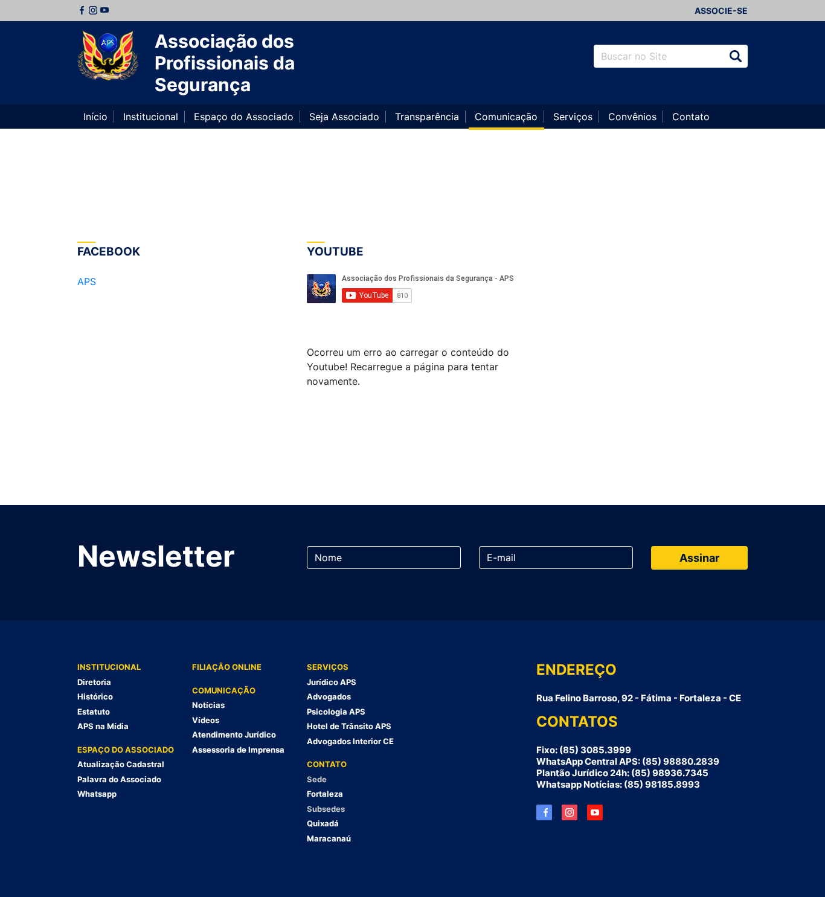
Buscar (736, 56)
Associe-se (721, 10)
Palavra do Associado (119, 779)
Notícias (208, 705)
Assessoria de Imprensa (238, 749)
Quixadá (323, 823)
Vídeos (205, 720)
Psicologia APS (336, 711)
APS (86, 281)
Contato (691, 117)
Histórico (95, 696)
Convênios (632, 117)
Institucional (150, 117)
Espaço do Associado (244, 117)
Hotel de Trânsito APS (349, 726)
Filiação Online (227, 667)
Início (95, 117)
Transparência (427, 117)
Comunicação (506, 117)
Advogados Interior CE (350, 741)
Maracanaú (329, 838)
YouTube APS (595, 812)
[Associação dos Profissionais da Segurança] (107, 56)
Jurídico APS (331, 682)
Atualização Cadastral (120, 764)
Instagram (93, 10)
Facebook (81, 10)
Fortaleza (325, 794)
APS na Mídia (103, 726)
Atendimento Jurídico (234, 734)
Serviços (572, 117)
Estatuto (93, 711)
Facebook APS (544, 812)
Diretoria (94, 682)
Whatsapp (97, 794)
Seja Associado (344, 117)
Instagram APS (569, 812)
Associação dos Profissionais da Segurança (225, 62)
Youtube (104, 10)
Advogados (329, 696)
